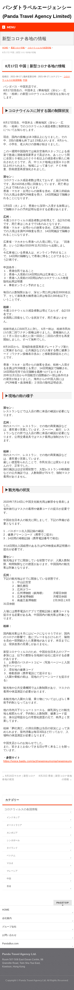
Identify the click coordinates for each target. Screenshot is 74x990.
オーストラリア (14, 825)
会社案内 (7, 918)
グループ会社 (9, 926)
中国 (25, 80)
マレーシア (12, 871)
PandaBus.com (10, 943)
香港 (9, 886)
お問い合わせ (9, 935)
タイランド (12, 848)
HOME (5, 909)
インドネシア (13, 817)
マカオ (10, 863)
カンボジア (12, 832)
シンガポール (13, 840)
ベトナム (11, 855)
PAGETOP (62, 902)
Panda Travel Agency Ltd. (33, 980)
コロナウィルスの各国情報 (20, 809)
